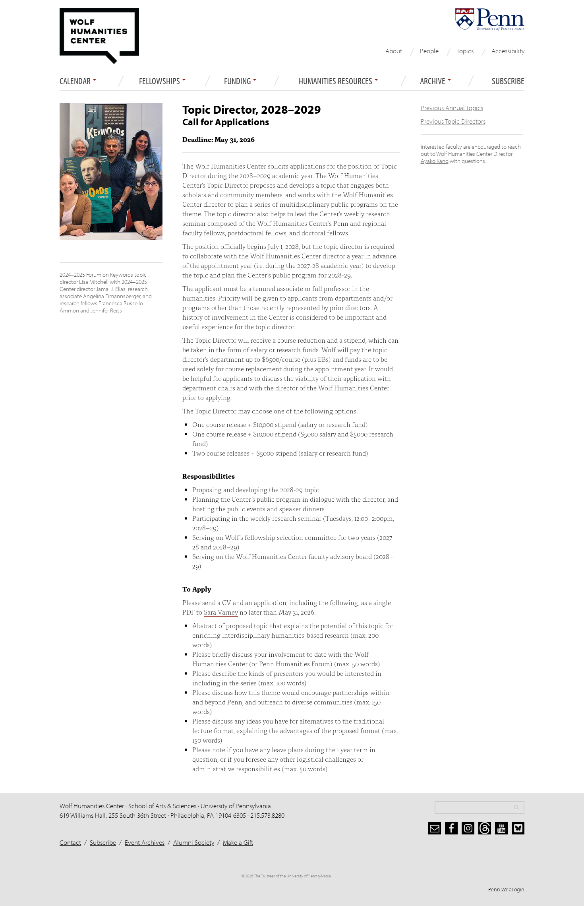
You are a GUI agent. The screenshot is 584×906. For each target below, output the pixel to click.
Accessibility (507, 51)
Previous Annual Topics (452, 107)
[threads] (484, 828)
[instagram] (468, 828)
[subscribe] (434, 828)
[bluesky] (518, 828)
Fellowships (160, 81)
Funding (238, 81)
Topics (465, 51)
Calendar (76, 81)
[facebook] (451, 828)
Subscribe (508, 81)
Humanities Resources (336, 81)
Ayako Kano (435, 161)
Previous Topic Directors (453, 121)
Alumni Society (193, 842)
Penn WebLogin (506, 889)
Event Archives (144, 842)
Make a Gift (238, 842)
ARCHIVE (433, 81)
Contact (70, 842)
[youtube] (501, 828)
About (393, 51)
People (429, 51)
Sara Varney (221, 611)
